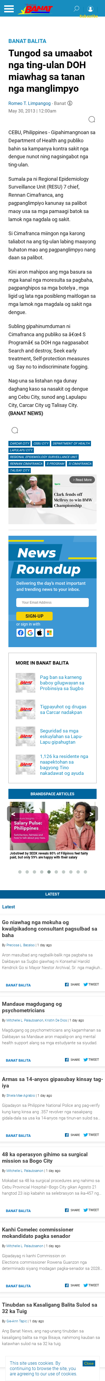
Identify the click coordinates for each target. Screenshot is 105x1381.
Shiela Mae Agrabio (20, 1096)
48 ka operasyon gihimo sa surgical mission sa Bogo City (45, 1157)
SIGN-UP (34, 616)
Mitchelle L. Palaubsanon (24, 1020)
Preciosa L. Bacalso (20, 945)
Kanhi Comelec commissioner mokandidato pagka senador (37, 1232)
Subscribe (89, 16)
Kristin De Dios (56, 1020)
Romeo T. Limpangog (29, 103)
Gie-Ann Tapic (16, 1321)
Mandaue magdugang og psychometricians (32, 1007)
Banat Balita (27, 41)
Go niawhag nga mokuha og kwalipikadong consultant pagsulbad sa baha (49, 928)
